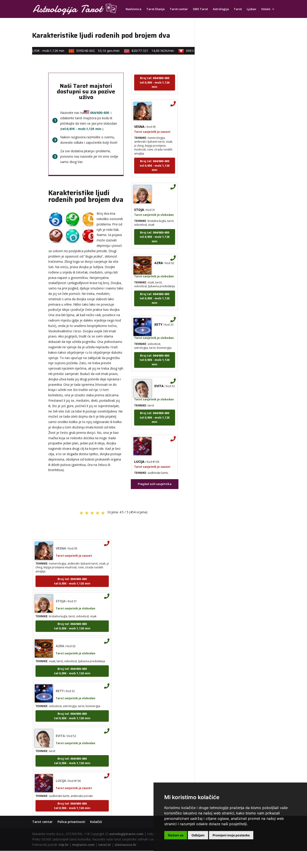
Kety (158, 318)
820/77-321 (147, 51)
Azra (158, 256)
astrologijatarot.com (126, 834)
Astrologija (221, 9)
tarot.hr (104, 844)
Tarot (238, 9)
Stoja (139, 203)
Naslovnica (133, 9)
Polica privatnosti (71, 822)
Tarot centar (179, 9)
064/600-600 (99, 112)
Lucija (139, 455)
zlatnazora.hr (125, 844)
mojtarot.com (83, 844)
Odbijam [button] (198, 835)
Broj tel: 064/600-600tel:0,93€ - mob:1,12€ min (155, 75)
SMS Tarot (200, 9)
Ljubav (251, 9)
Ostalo (265, 9)
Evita (159, 379)
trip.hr (63, 844)
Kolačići (96, 822)
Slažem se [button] (175, 835)
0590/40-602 (92, 51)
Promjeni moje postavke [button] (231, 835)
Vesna (139, 120)
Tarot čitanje (155, 9)
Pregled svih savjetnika (154, 483)
